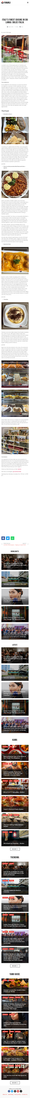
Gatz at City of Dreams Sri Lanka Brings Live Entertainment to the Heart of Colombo (13, 873)
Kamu (22, 26)
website (19, 469)
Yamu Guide (16, 780)
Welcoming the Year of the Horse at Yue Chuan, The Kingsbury (14, 757)
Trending (11, 863)
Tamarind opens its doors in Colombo (12, 891)
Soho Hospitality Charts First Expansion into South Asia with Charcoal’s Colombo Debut (12, 773)
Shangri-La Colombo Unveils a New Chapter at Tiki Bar (14, 990)
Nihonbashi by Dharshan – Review (13, 843)
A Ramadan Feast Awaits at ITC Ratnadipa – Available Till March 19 (13, 1059)
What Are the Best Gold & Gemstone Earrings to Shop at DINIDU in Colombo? (15, 907)
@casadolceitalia (17, 471)
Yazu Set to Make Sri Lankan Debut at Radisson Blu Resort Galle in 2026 (14, 1042)
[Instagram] (15, 1091)
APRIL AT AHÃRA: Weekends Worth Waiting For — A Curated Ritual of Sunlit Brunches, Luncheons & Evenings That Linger (14, 1006)
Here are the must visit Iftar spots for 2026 (14, 1076)
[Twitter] (12, 1091)
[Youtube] (18, 1091)
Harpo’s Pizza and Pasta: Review (13, 809)
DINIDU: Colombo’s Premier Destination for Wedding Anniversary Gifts (14, 1024)
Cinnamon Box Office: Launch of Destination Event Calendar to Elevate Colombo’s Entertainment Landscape (14, 941)
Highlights (5, 746)
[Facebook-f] (9, 1091)
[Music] (21, 1091)
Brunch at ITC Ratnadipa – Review (13, 792)
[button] (15, 849)
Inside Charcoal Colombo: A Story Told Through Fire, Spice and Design (14, 925)
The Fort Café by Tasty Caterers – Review (13, 825)
